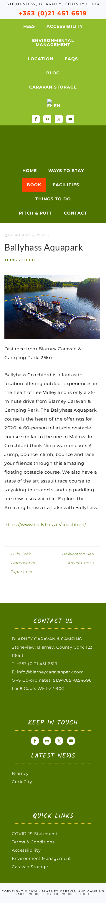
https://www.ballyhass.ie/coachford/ (45, 524)
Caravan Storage (30, 866)
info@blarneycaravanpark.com (50, 672)
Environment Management (41, 858)
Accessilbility (26, 850)
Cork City (22, 781)
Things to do (19, 260)
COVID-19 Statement (34, 833)
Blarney (20, 773)
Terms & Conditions (33, 842)
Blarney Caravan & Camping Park (45, 142)
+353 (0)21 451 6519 (53, 13)
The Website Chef (72, 894)
